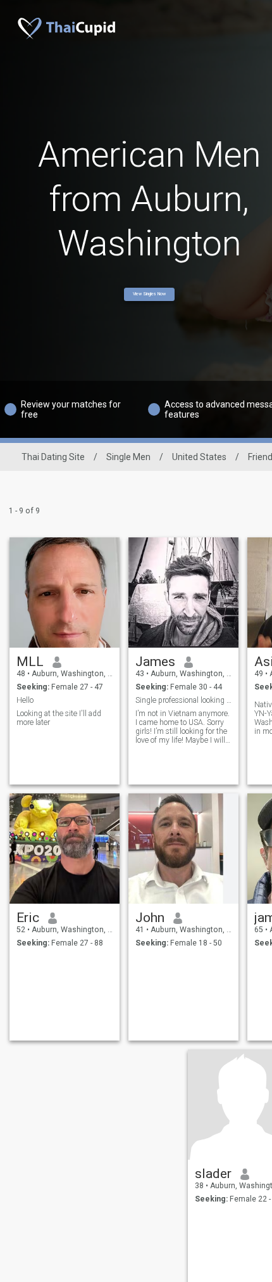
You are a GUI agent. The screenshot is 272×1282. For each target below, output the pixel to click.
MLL (30, 661)
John (149, 917)
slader (213, 1173)
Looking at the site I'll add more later (58, 718)
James (155, 661)
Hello (25, 700)
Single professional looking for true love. (183, 700)
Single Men (128, 457)
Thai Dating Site (53, 457)
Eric (27, 917)
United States (199, 457)
